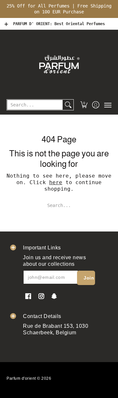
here (55, 182)
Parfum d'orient (21, 378)
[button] (84, 104)
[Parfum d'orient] (59, 64)
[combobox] (35, 105)
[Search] (68, 105)
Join (89, 277)
